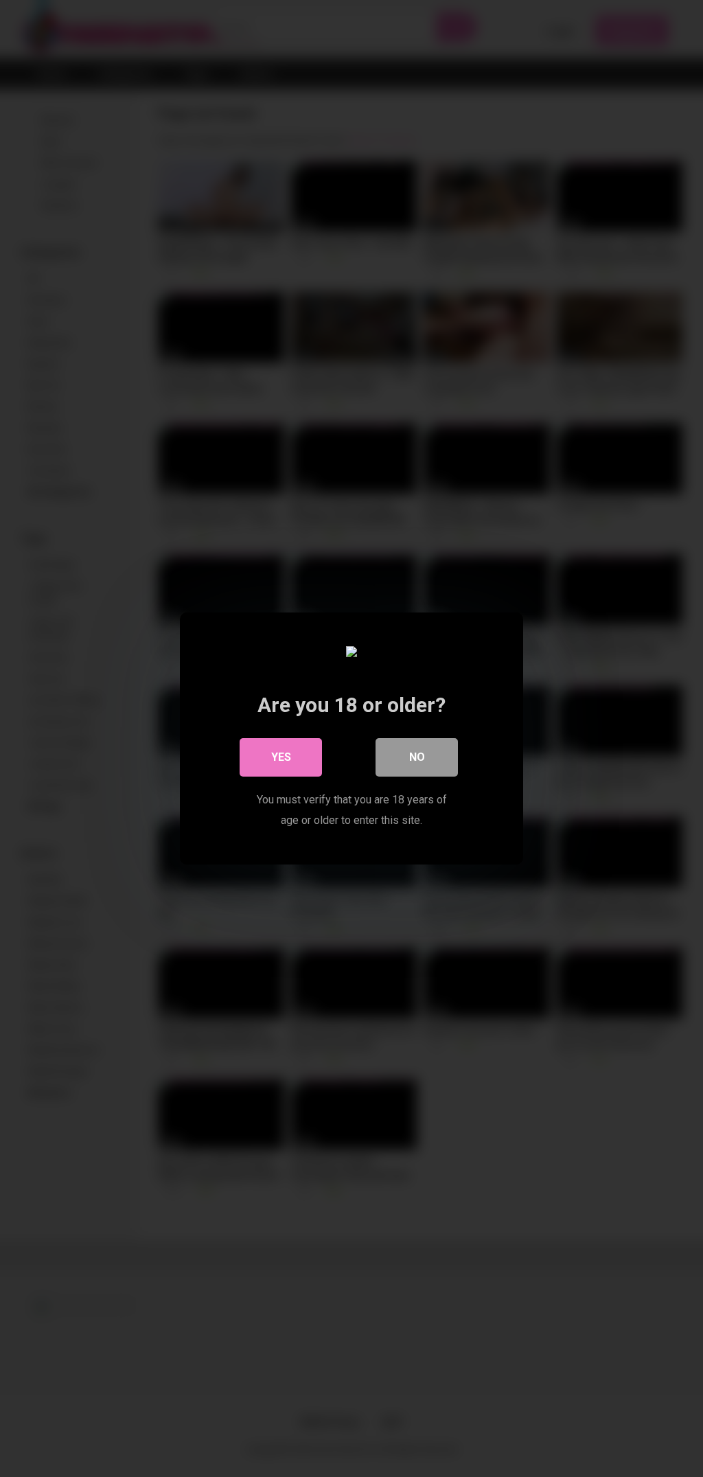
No (417, 757)
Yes (281, 757)
